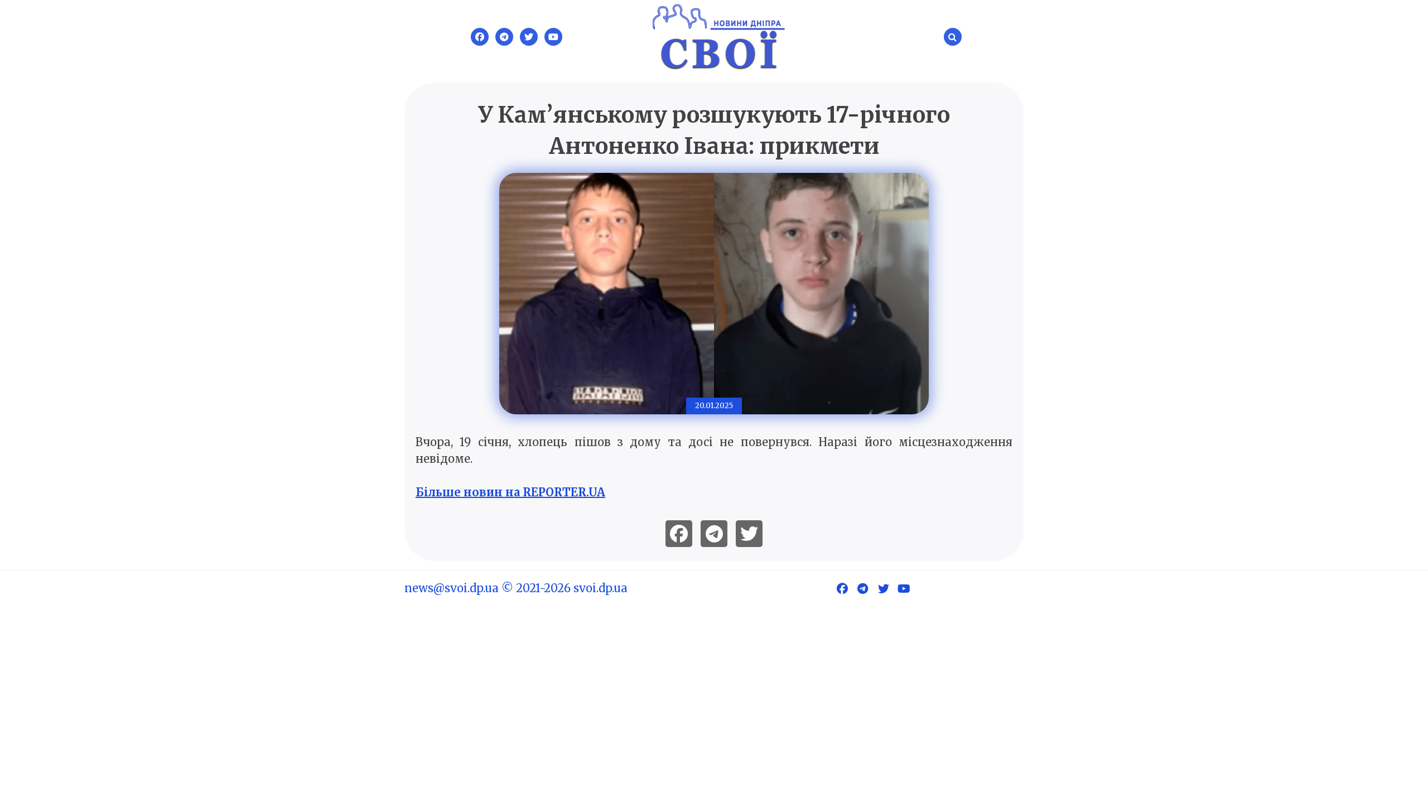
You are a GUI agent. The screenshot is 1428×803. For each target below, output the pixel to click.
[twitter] (749, 533)
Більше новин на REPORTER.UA (510, 492)
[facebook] (678, 533)
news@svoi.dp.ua (451, 588)
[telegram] (714, 533)
